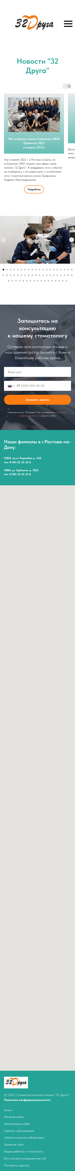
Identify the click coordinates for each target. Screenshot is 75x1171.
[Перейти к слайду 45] (23, 281)
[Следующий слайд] (71, 239)
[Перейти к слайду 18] (64, 269)
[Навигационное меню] (68, 24)
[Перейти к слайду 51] (45, 281)
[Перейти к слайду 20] (72, 269)
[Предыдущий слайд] (3, 239)
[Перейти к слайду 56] (63, 281)
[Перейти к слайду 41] (9, 281)
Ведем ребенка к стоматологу (23, 1151)
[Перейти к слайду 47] (30, 281)
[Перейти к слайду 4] (14, 269)
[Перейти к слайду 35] (54, 275)
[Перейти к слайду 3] (10, 269)
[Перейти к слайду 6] (21, 269)
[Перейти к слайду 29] (32, 275)
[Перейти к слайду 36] (57, 275)
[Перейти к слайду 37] (61, 275)
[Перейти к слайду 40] (72, 275)
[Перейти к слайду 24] (14, 275)
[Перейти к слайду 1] (3, 269)
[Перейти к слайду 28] (28, 275)
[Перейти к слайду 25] (18, 275)
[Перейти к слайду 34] (50, 275)
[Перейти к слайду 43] (16, 281)
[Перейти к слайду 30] (36, 275)
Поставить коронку (16, 1165)
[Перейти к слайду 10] (36, 269)
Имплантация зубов (17, 1124)
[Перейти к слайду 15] (54, 269)
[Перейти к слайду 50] (41, 281)
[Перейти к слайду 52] (48, 281)
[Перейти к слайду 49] (37, 281)
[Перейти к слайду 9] (32, 269)
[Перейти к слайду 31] (39, 275)
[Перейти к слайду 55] (59, 281)
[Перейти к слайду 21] (3, 275)
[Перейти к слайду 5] (18, 269)
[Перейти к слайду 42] (12, 281)
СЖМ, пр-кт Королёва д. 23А (22, 458)
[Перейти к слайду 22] (7, 275)
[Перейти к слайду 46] (27, 281)
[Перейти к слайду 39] (68, 275)
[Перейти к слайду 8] (28, 269)
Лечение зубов (14, 1117)
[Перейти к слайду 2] (7, 269)
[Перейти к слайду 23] (10, 275)
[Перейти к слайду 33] (46, 275)
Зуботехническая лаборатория (24, 1137)
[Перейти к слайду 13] (46, 269)
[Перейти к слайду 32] (43, 275)
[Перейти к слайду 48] (34, 281)
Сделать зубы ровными (19, 1131)
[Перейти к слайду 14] (50, 269)
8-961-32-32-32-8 (20, 462)
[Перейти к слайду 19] (68, 269)
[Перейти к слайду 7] (25, 269)
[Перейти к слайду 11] (39, 269)
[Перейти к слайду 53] (52, 281)
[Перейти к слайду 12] (43, 269)
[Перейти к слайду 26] (21, 275)
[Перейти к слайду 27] (25, 275)
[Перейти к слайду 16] (57, 269)
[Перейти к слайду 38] (64, 275)
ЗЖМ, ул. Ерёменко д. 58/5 (21, 470)
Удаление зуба (13, 1144)
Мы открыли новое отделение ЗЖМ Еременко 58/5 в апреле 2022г (34, 143)
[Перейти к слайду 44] (19, 281)
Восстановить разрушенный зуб (25, 1158)
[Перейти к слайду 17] (61, 269)
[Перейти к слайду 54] (55, 281)
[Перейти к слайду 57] (66, 281)
